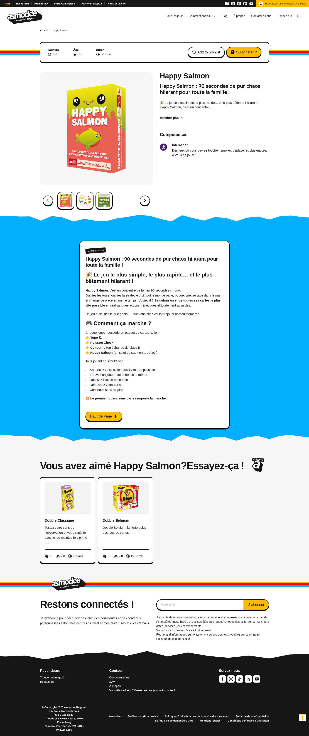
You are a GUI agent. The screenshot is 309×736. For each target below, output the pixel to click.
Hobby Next (22, 3)
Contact (115, 671)
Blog (224, 16)
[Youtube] (251, 3)
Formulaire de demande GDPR (174, 720)
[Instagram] (233, 3)
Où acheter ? (246, 52)
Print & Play (41, 3)
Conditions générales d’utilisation (248, 720)
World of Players (116, 3)
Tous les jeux (174, 16)
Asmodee (115, 716)
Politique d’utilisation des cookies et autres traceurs (197, 716)
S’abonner (256, 605)
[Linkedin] (245, 3)
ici (245, 621)
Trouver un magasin (91, 3)
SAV (112, 681)
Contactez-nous (261, 16)
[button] (65, 200)
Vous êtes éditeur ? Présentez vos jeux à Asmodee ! (142, 690)
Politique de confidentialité (252, 716)
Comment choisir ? (200, 16)
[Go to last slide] (48, 201)
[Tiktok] (239, 3)
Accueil (7, 3)
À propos (239, 16)
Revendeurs (50, 671)
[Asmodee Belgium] (24, 16)
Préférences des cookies (143, 716)
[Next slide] (145, 201)
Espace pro (285, 16)
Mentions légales (210, 720)
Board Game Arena (64, 3)
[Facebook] (227, 3)
